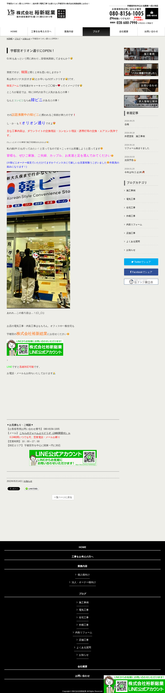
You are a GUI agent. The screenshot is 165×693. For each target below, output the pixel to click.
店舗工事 (130, 233)
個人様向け (84, 574)
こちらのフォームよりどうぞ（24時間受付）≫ (44, 433)
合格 (130, 123)
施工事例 (130, 190)
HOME (10, 39)
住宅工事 (130, 207)
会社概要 (82, 666)
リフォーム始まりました (137, 147)
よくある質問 (133, 241)
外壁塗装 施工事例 (135, 135)
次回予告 (130, 159)
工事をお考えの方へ (82, 556)
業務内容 (82, 566)
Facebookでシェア (141, 272)
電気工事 (130, 199)
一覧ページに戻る (63, 497)
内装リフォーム (134, 224)
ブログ (17, 39)
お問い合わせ (82, 676)
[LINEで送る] (31, 488)
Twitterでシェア (142, 261)
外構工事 (130, 216)
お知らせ (26, 39)
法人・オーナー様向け (84, 582)
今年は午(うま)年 (133, 170)
